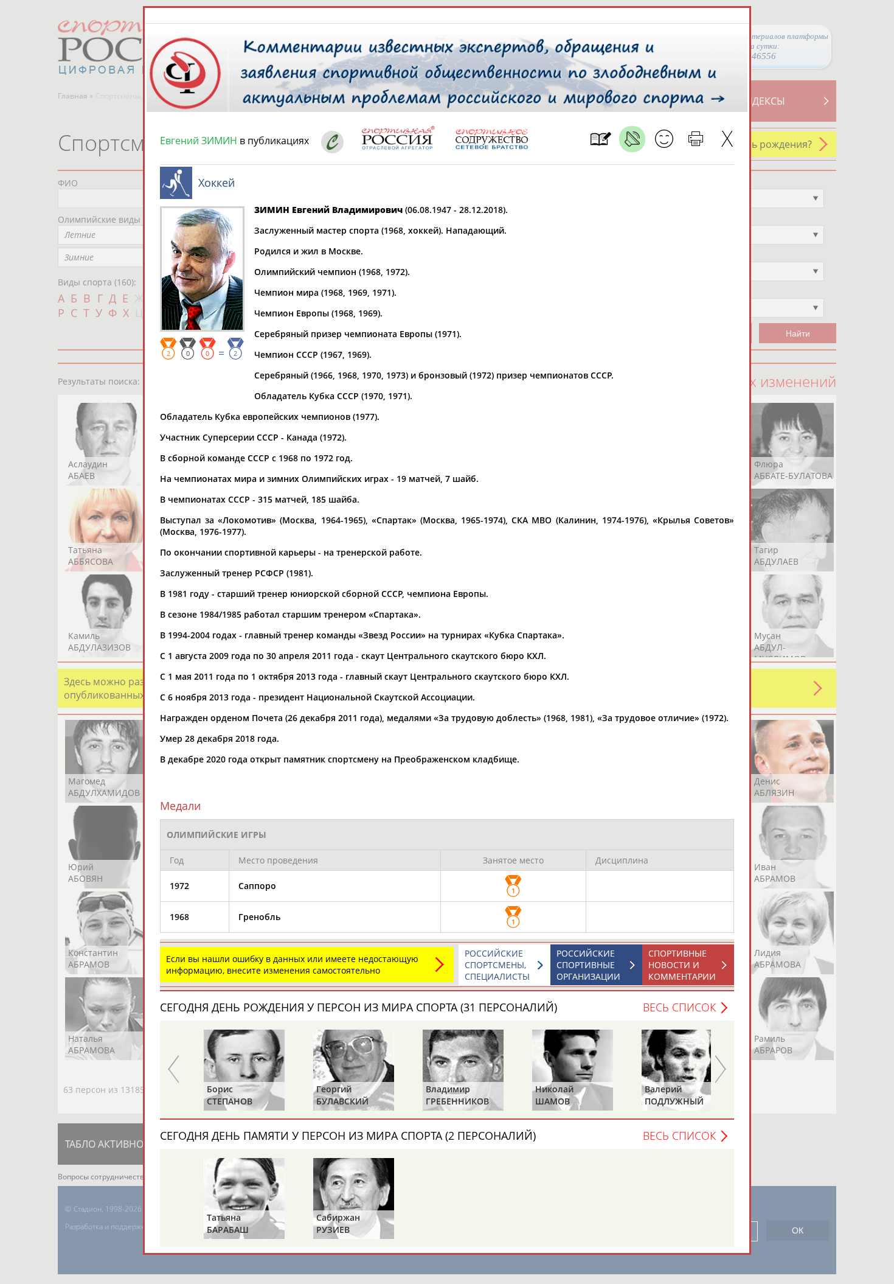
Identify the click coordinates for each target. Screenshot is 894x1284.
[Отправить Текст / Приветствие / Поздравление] (664, 139)
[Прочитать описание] (632, 139)
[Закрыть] (727, 139)
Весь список (679, 1007)
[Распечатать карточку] (695, 139)
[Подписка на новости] (600, 139)
